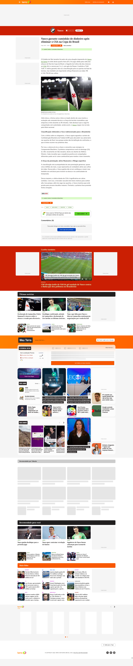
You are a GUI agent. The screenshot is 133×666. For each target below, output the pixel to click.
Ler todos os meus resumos (82, 363)
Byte (26, 592)
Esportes (63, 207)
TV (25, 581)
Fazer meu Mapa (29, 376)
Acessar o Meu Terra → (40, 340)
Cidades (76, 592)
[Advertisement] (103, 328)
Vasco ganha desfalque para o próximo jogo (28, 543)
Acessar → (37, 383)
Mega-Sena (52, 570)
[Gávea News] (45, 193)
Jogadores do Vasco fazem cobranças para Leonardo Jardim (76, 544)
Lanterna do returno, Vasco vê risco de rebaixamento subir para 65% (59, 328)
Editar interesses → (110, 347)
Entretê (27, 570)
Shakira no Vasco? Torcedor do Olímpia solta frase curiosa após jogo (83, 557)
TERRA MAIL (87, 2)
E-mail (108, 2)
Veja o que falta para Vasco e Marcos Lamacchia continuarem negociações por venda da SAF (78, 316)
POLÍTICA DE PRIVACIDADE (81, 653)
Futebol (70, 207)
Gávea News (54, 207)
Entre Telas (52, 592)
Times (78, 30)
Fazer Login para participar (66, 229)
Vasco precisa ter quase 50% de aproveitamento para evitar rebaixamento (34, 328)
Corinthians (79, 324)
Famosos (52, 581)
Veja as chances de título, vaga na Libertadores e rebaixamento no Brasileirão (83, 328)
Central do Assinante (98, 2)
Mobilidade (77, 581)
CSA (44, 66)
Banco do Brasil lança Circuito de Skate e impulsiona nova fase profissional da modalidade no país (58, 557)
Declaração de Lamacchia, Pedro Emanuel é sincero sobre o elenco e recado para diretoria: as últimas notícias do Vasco (29, 316)
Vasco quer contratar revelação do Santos (53, 543)
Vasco (60, 30)
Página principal (26, 2)
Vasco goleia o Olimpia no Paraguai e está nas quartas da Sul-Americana (33, 557)
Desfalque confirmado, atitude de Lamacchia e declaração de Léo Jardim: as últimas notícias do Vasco (53, 316)
